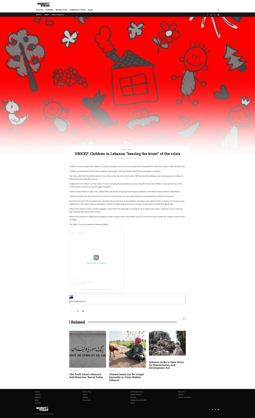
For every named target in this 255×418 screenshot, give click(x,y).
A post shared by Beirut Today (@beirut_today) (96, 289)
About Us (39, 14)
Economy (49, 10)
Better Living (61, 10)
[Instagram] (214, 15)
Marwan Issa (112, 370)
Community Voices (78, 10)
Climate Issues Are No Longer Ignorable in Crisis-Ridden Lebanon (126, 377)
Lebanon (38, 394)
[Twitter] (211, 15)
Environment (87, 400)
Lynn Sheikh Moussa (120, 158)
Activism (133, 397)
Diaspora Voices (136, 394)
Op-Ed (132, 403)
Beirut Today (152, 358)
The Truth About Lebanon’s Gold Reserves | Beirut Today (86, 376)
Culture (85, 394)
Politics (39, 10)
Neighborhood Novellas (138, 400)
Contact (46, 14)
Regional (38, 397)
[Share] (77, 311)
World (37, 400)
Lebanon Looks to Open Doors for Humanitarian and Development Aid (166, 365)
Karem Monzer (73, 370)
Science (85, 397)
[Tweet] (83, 311)
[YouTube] (218, 15)
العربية (90, 9)
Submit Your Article (58, 14)
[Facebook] (207, 15)
